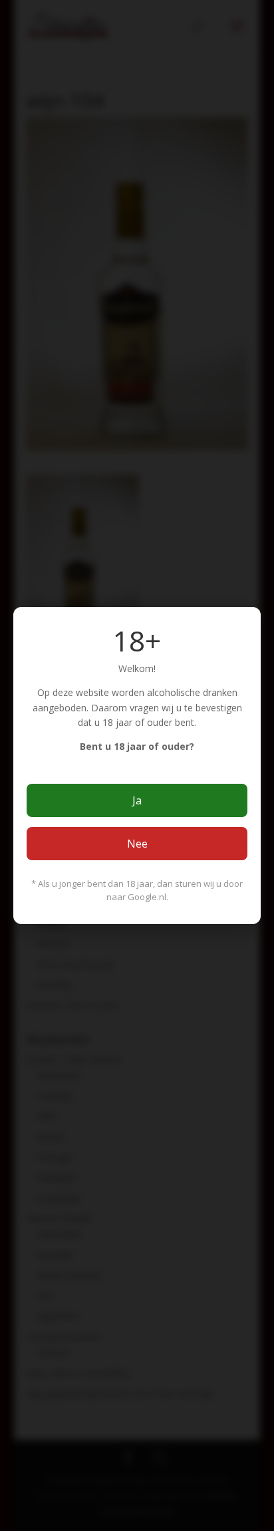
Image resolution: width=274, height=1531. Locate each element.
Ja (137, 800)
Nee (137, 843)
